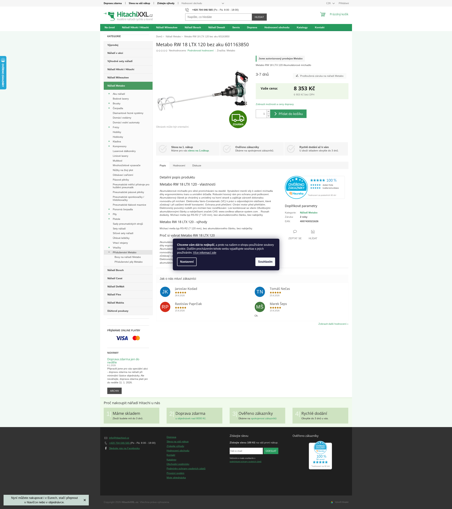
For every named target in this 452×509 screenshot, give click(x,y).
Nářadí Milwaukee (118, 77)
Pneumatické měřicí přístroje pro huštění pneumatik (131, 186)
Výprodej (112, 45)
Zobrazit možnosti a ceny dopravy (275, 104)
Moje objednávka (176, 477)
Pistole (116, 219)
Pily (115, 214)
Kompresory (119, 146)
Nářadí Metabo (116, 85)
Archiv (114, 390)
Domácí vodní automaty (126, 122)
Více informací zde (204, 252)
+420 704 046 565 (119, 442)
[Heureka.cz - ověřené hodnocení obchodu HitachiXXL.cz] (315, 187)
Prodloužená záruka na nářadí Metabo (321, 75)
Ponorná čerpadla (123, 209)
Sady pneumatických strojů (128, 223)
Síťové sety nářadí (123, 233)
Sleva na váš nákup (139, 3)
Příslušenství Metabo (124, 252)
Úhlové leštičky (121, 238)
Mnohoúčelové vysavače (126, 165)
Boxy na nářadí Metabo (128, 257)
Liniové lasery (120, 155)
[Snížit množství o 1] (268, 116)
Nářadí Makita (115, 302)
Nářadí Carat (114, 278)
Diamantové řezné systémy (128, 113)
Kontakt (171, 455)
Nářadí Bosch (115, 270)
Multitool (117, 160)
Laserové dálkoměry (124, 151)
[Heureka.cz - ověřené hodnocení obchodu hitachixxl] (320, 455)
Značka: (226, 50)
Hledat (259, 17)
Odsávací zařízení (123, 174)
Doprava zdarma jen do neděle (123, 361)
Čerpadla (118, 108)
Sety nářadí (119, 228)
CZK (329, 3)
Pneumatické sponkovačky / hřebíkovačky (128, 198)
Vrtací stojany (120, 242)
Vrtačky (117, 247)
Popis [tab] (163, 165)
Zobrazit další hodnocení (332, 323)
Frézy (116, 127)
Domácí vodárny (122, 117)
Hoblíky (117, 132)
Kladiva (117, 141)
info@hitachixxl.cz (119, 437)
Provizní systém (175, 473)
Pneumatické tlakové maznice (129, 204)
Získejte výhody (165, 3)
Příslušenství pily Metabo (129, 261)
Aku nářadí (119, 93)
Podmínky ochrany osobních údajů (186, 468)
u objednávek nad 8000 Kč (190, 418)
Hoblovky (118, 136)
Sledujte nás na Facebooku (124, 448)
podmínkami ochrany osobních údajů (245, 461)
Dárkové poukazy (117, 310)
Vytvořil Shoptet (341, 502)
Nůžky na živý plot (123, 170)
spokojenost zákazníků (264, 418)
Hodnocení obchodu (192, 3)
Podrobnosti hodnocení (201, 50)
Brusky (116, 103)
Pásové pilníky (121, 179)
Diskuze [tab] (196, 165)
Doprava (171, 437)
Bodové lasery (121, 98)
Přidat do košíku (291, 114)
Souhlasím (265, 261)
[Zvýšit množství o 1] (268, 112)
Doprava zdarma (113, 3)
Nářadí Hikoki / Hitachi (120, 69)
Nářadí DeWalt (115, 286)
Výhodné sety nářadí (119, 61)
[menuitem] (109, 27)
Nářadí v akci (115, 53)
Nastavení (187, 261)
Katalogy (171, 459)
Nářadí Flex (114, 294)
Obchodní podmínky (178, 464)
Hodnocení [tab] (179, 165)
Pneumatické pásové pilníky (128, 192)
